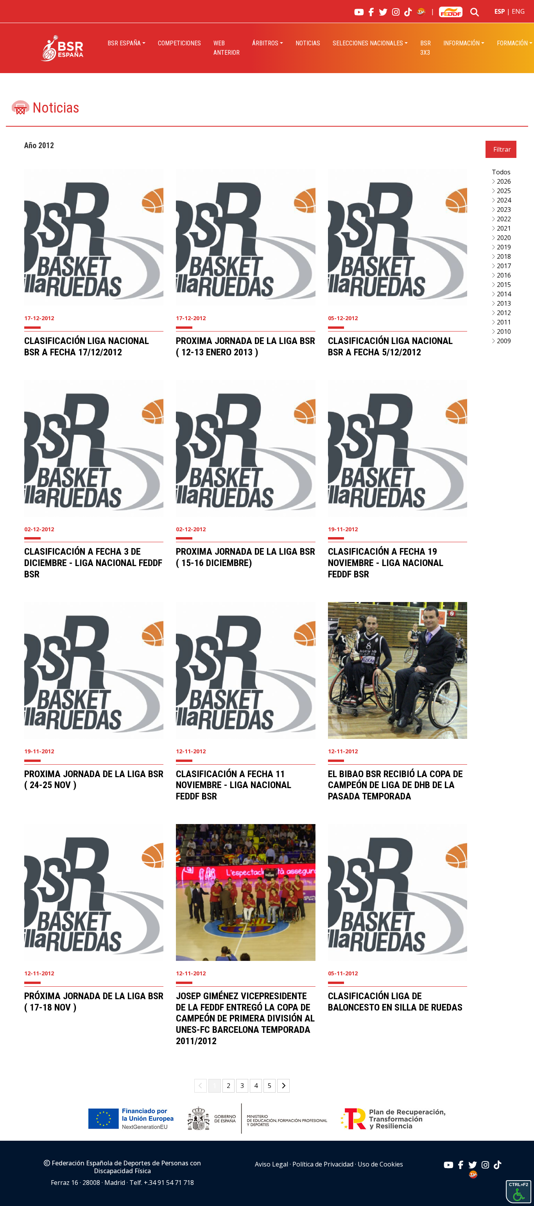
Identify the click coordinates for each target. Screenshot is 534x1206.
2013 (503, 303)
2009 (503, 341)
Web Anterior (226, 47)
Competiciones (179, 43)
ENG (518, 11)
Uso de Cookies (380, 1164)
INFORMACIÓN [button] (461, 43)
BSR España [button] (124, 43)
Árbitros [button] (265, 43)
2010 (503, 331)
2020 (503, 237)
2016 (503, 275)
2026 (503, 181)
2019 (503, 247)
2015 (503, 284)
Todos (501, 172)
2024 (503, 200)
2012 (503, 312)
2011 (503, 322)
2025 (503, 190)
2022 (503, 219)
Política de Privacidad (322, 1164)
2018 (503, 256)
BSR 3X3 (425, 47)
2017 (503, 266)
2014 (503, 294)
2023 (503, 209)
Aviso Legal (271, 1164)
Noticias (308, 43)
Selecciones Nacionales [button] (368, 43)
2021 (503, 228)
